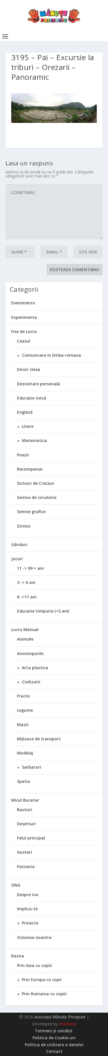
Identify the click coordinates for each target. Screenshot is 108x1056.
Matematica (34, 440)
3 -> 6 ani (26, 582)
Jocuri (17, 558)
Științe (23, 526)
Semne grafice (31, 511)
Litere (27, 426)
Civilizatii (31, 682)
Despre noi (27, 894)
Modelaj (25, 753)
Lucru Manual (25, 629)
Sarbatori (31, 767)
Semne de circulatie (36, 497)
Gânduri (19, 544)
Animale (25, 639)
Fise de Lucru (24, 331)
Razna (17, 956)
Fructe (23, 696)
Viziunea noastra (34, 937)
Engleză (25, 412)
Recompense (29, 469)
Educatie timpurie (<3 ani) (43, 611)
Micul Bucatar (25, 800)
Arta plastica (35, 667)
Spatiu (23, 781)
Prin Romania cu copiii (44, 993)
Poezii (23, 455)
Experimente (24, 317)
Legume (25, 710)
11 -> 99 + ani (30, 568)
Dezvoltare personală (38, 383)
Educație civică (31, 398)
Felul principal (31, 838)
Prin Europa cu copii (42, 979)
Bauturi (24, 809)
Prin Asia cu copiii (34, 965)
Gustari (24, 852)
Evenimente (23, 303)
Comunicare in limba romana (51, 355)
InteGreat (67, 1024)
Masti (23, 724)
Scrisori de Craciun (35, 483)
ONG (15, 885)
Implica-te (27, 908)
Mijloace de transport (39, 738)
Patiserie (26, 866)
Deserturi (26, 823)
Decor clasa (28, 369)
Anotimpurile (30, 653)
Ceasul (23, 341)
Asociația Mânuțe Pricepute (60, 1017)
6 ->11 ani (27, 597)
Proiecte (30, 923)
